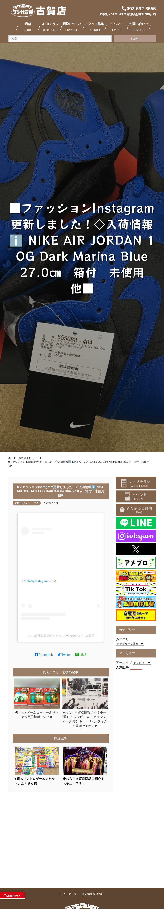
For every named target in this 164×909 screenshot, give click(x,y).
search (135, 38)
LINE (83, 654)
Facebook (45, 654)
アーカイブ (124, 662)
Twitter (66, 654)
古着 (36, 503)
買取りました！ (22, 503)
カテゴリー (124, 639)
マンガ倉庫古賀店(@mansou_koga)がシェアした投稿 (60, 635)
